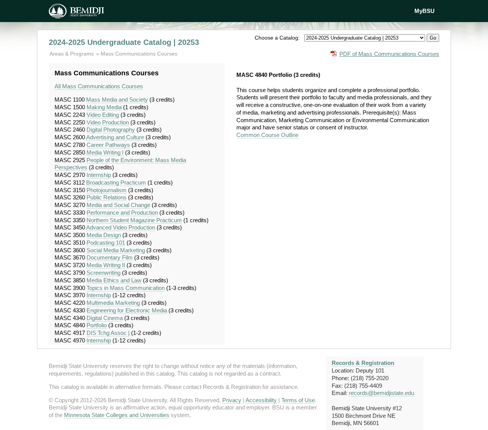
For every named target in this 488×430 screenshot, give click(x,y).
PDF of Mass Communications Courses (389, 54)
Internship (99, 175)
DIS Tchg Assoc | (108, 333)
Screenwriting (103, 272)
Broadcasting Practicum (116, 182)
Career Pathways (108, 145)
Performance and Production (122, 212)
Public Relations (107, 197)
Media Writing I (105, 152)
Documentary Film (110, 257)
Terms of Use (298, 400)
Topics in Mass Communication (126, 288)
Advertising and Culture (115, 137)
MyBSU (424, 11)
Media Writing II (106, 265)
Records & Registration (363, 363)
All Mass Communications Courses (99, 86)
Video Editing (103, 114)
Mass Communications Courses (139, 54)
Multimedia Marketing (113, 302)
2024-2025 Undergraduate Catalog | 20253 (124, 42)
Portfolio (97, 325)
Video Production (108, 122)
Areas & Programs (72, 54)
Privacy (231, 400)
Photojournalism (107, 190)
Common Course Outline (267, 135)
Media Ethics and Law (114, 280)
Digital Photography (111, 129)
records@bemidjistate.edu (381, 393)
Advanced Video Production (120, 227)
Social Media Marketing (116, 250)
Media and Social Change (118, 205)
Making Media (104, 107)
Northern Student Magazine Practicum (134, 220)
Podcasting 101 (106, 242)
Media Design (104, 235)
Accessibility (261, 400)
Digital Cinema (105, 318)
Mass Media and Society (117, 99)
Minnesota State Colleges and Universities (116, 415)
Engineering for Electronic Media (127, 310)
